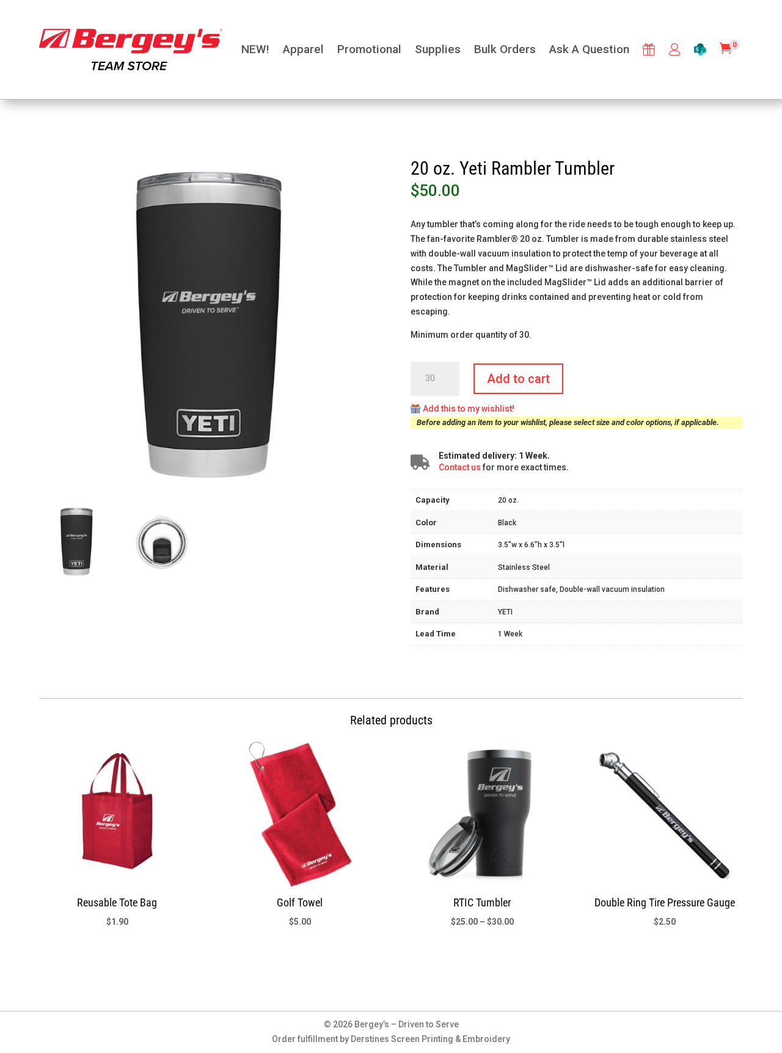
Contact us (460, 467)
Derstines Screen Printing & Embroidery (430, 1039)
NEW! (255, 49)
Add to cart (518, 378)
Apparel (303, 49)
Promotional (369, 49)
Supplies (438, 49)
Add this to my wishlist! (468, 409)
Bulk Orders (505, 49)
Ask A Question (589, 49)
